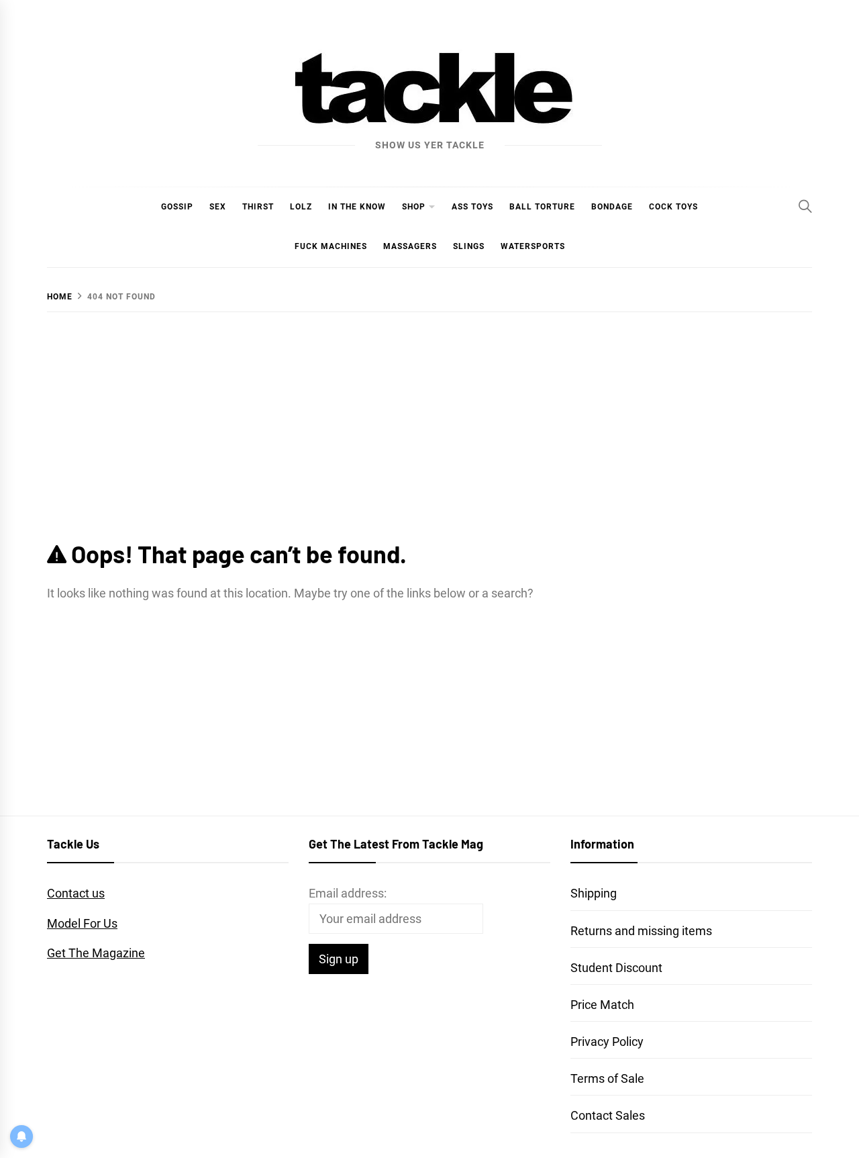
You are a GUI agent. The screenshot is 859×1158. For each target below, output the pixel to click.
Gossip (177, 206)
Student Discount (616, 968)
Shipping (593, 893)
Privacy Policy (607, 1041)
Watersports (533, 246)
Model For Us (82, 923)
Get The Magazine (96, 953)
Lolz (301, 206)
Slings (469, 246)
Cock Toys (673, 206)
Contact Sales (607, 1115)
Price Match (602, 1005)
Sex (217, 206)
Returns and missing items (641, 931)
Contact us (76, 893)
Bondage (612, 206)
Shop (413, 206)
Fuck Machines (331, 246)
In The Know (357, 206)
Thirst (258, 206)
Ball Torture (542, 206)
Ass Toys (472, 206)
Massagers (410, 246)
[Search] (805, 206)
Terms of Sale (607, 1078)
